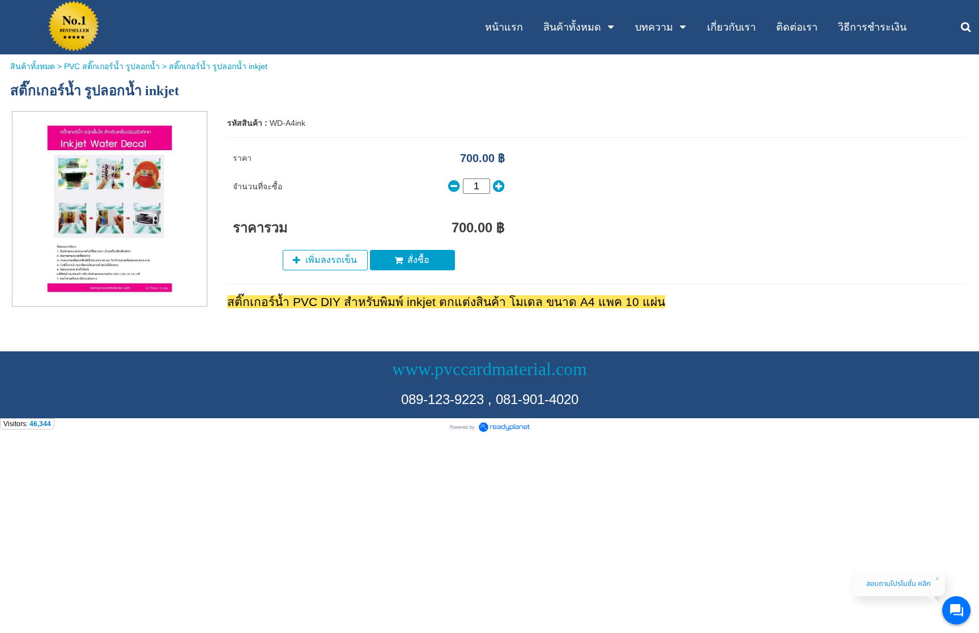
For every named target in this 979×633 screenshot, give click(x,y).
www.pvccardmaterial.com (489, 369)
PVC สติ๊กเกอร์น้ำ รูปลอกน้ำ (112, 66)
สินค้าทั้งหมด (32, 66)
